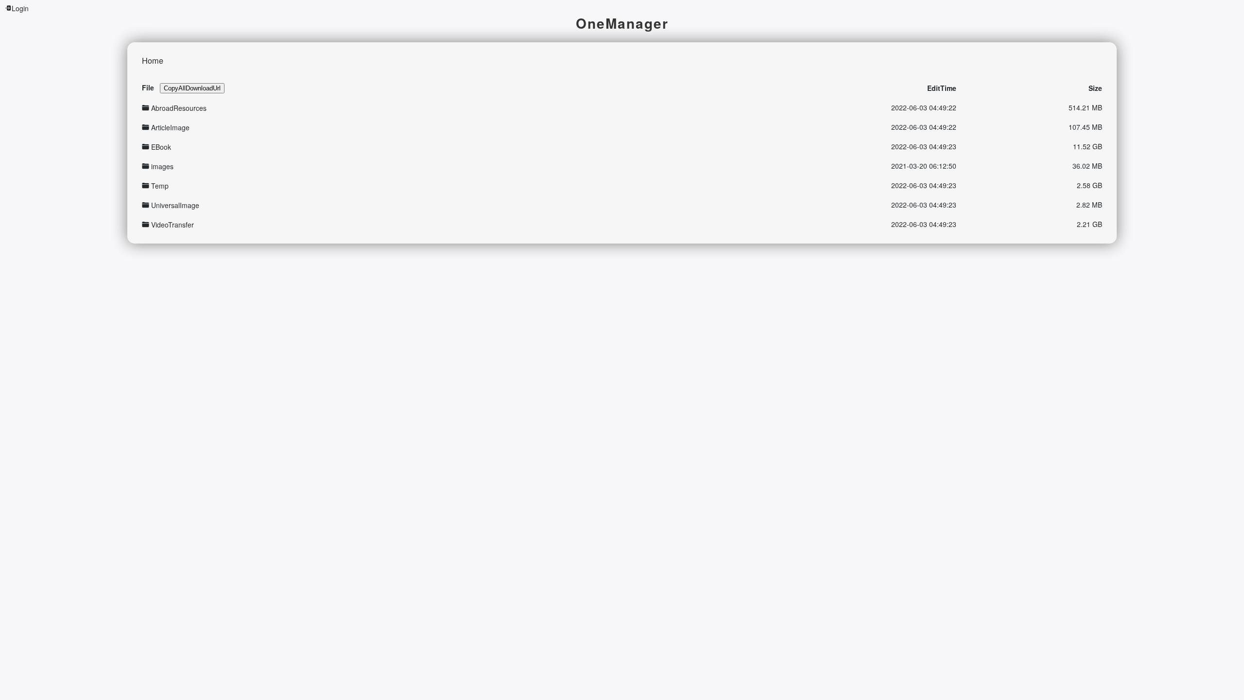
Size (1095, 88)
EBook (161, 147)
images (162, 166)
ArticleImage (170, 127)
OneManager (622, 23)
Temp (160, 186)
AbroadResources (179, 108)
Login (20, 8)
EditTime (941, 88)
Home (152, 60)
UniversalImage (175, 205)
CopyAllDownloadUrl (192, 88)
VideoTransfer (172, 224)
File (148, 87)
